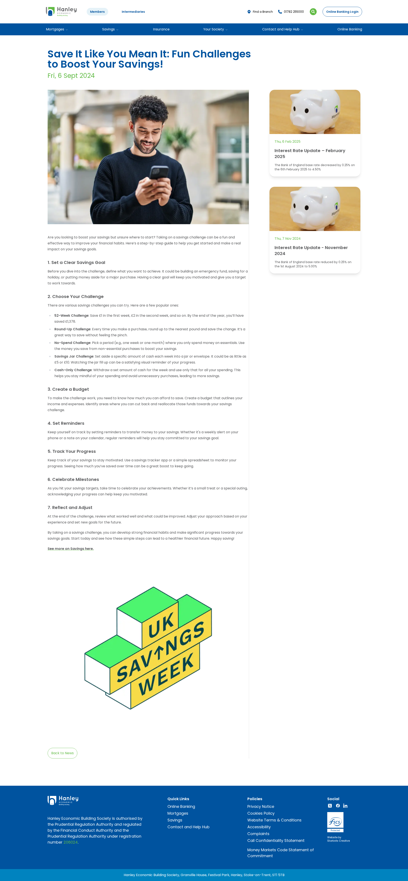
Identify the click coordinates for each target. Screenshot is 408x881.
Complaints (258, 833)
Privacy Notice (260, 806)
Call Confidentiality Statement (276, 840)
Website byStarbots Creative (338, 839)
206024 (71, 842)
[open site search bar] (313, 11)
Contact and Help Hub (188, 827)
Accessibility (259, 827)
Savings (174, 820)
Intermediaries (133, 12)
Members (97, 12)
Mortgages (177, 813)
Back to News (62, 753)
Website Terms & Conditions (274, 820)
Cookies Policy (261, 813)
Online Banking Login (342, 12)
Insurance (161, 29)
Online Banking (349, 29)
